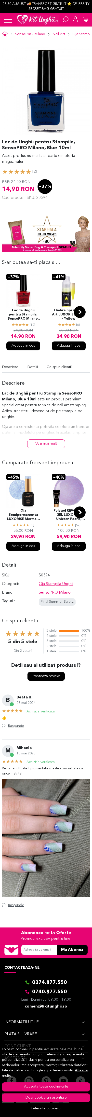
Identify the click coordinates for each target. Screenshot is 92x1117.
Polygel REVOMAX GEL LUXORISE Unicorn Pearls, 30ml (68, 515)
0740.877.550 (49, 992)
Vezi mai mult (46, 444)
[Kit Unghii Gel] (38, 20)
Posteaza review (46, 676)
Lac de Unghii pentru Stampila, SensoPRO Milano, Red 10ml (23, 315)
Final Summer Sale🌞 (58, 602)
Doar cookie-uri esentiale (46, 1098)
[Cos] (85, 20)
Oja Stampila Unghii (56, 584)
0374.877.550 (49, 982)
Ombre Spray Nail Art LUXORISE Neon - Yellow (69, 314)
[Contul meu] (75, 20)
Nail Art (59, 34)
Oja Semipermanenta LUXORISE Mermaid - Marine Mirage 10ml (23, 515)
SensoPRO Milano (30, 34)
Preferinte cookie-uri (46, 1108)
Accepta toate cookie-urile (46, 1087)
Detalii (32, 367)
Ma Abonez (72, 950)
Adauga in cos (23, 346)
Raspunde (16, 726)
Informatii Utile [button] (21, 1022)
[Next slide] (80, 312)
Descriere (10, 367)
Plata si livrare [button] (20, 1034)
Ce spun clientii (59, 367)
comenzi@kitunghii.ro (46, 1006)
